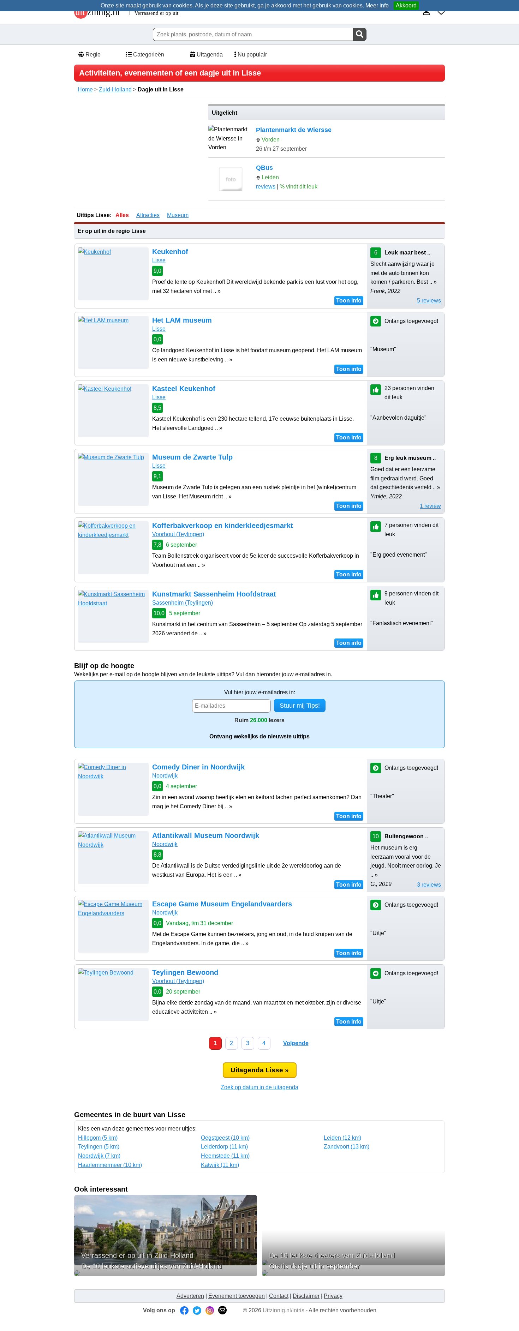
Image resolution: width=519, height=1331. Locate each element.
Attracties (148, 215)
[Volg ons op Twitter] (197, 1310)
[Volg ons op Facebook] (184, 1310)
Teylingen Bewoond (185, 972)
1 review (430, 506)
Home (85, 89)
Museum (178, 215)
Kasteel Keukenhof (183, 388)
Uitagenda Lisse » (260, 1070)
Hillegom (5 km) (98, 1138)
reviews (265, 187)
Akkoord (406, 5)
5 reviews (429, 301)
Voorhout (178, 534)
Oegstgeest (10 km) (225, 1138)
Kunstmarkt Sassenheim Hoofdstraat (214, 594)
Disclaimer (306, 1296)
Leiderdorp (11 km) (224, 1147)
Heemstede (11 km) (225, 1156)
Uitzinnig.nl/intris (283, 1310)
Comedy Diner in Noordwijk (198, 767)
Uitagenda (209, 55)
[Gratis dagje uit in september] (353, 1273)
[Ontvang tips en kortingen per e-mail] (222, 1310)
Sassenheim (182, 603)
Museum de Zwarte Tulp (192, 457)
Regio (92, 55)
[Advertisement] (139, 153)
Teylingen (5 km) (98, 1147)
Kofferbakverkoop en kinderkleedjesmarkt (222, 525)
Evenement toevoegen (236, 1296)
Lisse (159, 260)
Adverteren (190, 1296)
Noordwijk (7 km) (99, 1156)
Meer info (377, 5)
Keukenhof (170, 252)
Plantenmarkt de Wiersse (294, 129)
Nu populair (251, 55)
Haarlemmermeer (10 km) (110, 1165)
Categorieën (148, 55)
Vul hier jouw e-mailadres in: (259, 692)
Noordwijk (165, 776)
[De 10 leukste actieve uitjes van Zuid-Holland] (165, 1273)
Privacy (333, 1296)
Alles (122, 215)
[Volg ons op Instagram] (209, 1310)
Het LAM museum (182, 320)
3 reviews (429, 885)
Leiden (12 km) (342, 1138)
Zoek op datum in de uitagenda (259, 1087)
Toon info (349, 301)
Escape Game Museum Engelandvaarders (222, 904)
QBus (264, 167)
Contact (278, 1296)
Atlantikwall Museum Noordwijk (205, 835)
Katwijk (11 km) (220, 1165)
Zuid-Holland (115, 89)
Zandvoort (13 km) (346, 1147)
